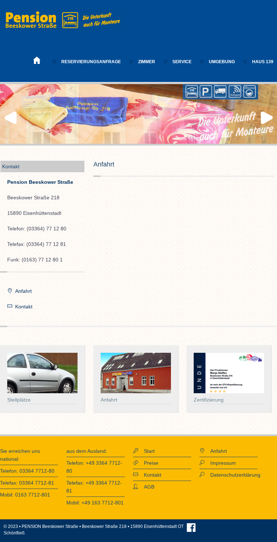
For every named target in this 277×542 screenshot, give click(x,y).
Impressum (220, 463)
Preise (148, 463)
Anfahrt (22, 291)
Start (146, 451)
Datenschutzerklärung (232, 475)
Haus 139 (262, 61)
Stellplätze (19, 400)
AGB (146, 487)
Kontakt (22, 306)
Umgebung (222, 61)
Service (182, 61)
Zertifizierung (209, 400)
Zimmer (146, 61)
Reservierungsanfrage (91, 61)
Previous (9, 117)
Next (267, 117)
